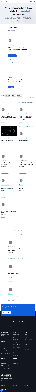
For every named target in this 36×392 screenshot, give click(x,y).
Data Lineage (3, 351)
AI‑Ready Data (15, 348)
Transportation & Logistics (17, 342)
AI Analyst (2, 338)
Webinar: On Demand (5, 184)
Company (26, 334)
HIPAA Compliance (16, 355)
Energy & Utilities (16, 334)
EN (31, 1)
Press (26, 344)
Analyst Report (10, 44)
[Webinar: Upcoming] (9, 107)
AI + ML (2, 343)
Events (26, 337)
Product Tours (15, 363)
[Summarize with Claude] (22, 321)
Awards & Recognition (28, 339)
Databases (10, 77)
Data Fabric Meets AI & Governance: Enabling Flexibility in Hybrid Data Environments (8, 116)
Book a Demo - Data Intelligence (10, 326)
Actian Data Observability (5, 337)
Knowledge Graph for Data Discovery (20, 326)
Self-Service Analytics (16, 344)
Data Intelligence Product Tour (30, 326)
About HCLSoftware (28, 335)
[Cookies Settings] (1, 390)
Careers (26, 346)
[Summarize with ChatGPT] (17, 321)
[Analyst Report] (18, 36)
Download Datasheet (22, 193)
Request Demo (15, 360)
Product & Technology (23, 160)
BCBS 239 (14, 350)
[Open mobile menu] (34, 2)
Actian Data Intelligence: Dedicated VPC (7, 163)
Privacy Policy (26, 385)
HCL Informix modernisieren (8, 140)
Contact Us (5, 312)
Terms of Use (3, 385)
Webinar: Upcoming (4, 113)
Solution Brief (3, 160)
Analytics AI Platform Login (5, 366)
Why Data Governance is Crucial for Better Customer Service (27, 163)
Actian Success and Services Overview (26, 187)
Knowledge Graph (4, 346)
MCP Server (3, 344)
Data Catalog (3, 348)
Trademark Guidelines (4, 386)
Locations (26, 347)
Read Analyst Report (12, 55)
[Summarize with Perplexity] (19, 321)
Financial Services (16, 335)
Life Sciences (15, 337)
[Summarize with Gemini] (14, 321)
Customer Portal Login (5, 365)
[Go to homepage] (4, 2)
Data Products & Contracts (5, 353)
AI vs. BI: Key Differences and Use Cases (9, 211)
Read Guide (21, 168)
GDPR (14, 352)
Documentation (3, 363)
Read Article (11, 87)
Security (25, 386)
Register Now (3, 122)
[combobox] (31, 2)
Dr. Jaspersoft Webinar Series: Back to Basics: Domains (26, 116)
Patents (13, 386)
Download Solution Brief (5, 168)
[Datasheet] (27, 178)
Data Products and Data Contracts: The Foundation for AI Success (18, 48)
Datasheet (21, 184)
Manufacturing (15, 339)
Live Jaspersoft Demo (24, 140)
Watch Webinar (3, 193)
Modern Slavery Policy (15, 385)
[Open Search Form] (28, 2)
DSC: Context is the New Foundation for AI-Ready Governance (7, 187)
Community (3, 361)
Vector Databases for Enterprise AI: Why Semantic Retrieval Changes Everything (15, 81)
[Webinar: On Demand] (9, 178)
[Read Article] (18, 68)
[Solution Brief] (9, 153)
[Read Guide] (27, 153)
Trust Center (27, 349)
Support (2, 360)
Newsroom (26, 342)
